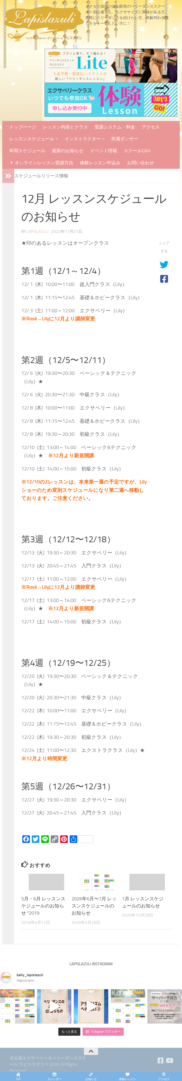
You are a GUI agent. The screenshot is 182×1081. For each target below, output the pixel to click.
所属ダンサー (124, 139)
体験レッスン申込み (100, 163)
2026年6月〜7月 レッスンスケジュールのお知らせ (94, 906)
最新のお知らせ (67, 150)
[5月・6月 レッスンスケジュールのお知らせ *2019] (46, 882)
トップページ (22, 127)
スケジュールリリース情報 (41, 176)
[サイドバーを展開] (8, 176)
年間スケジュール (27, 150)
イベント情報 (103, 150)
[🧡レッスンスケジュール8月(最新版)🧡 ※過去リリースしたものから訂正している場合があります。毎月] (128, 1006)
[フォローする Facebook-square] (160, 1060)
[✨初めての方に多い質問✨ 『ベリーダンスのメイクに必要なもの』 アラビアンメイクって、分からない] (54, 1006)
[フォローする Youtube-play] (169, 1060)
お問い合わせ (140, 163)
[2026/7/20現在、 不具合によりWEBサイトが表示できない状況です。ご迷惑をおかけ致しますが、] (164, 1006)
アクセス (151, 127)
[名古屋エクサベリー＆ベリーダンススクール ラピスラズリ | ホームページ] (43, 24)
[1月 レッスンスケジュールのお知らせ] (147, 882)
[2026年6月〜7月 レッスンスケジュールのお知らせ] (96, 882)
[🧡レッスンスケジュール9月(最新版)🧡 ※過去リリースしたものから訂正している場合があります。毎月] (17, 1006)
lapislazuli (37, 231)
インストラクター (83, 139)
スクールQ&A (137, 150)
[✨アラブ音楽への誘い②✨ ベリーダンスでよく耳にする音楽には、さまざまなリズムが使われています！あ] (91, 1006)
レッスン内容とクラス (65, 127)
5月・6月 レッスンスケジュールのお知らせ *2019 (43, 906)
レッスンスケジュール (31, 139)
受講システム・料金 (115, 127)
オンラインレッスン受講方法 (43, 163)
